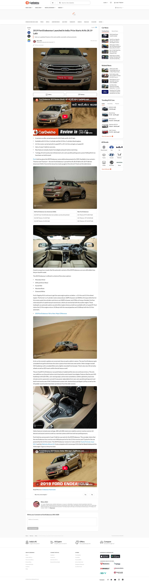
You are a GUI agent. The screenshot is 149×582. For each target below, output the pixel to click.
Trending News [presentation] (105, 31)
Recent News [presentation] (115, 31)
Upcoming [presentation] (109, 103)
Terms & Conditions (30, 559)
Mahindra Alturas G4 (48, 444)
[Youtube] (115, 579)
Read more (52, 507)
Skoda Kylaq (112, 113)
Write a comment (39, 45)
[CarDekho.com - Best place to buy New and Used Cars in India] (32, 2)
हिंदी (96, 27)
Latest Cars (108, 136)
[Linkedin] (122, 579)
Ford (34, 159)
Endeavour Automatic (49, 489)
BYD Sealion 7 (112, 118)
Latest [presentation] (103, 103)
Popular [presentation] (117, 103)
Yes (85, 494)
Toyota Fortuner (85, 442)
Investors (27, 566)
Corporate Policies (29, 564)
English (105, 2)
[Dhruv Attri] (34, 41)
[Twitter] (111, 579)
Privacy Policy (28, 562)
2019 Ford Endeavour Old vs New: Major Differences (51, 313)
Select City (119, 7)
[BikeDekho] (104, 564)
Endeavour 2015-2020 (32, 22)
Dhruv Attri (39, 40)
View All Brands (105, 169)
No (92, 494)
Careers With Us (29, 557)
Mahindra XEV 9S (113, 124)
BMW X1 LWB (112, 107)
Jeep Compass (112, 130)
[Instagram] (119, 579)
